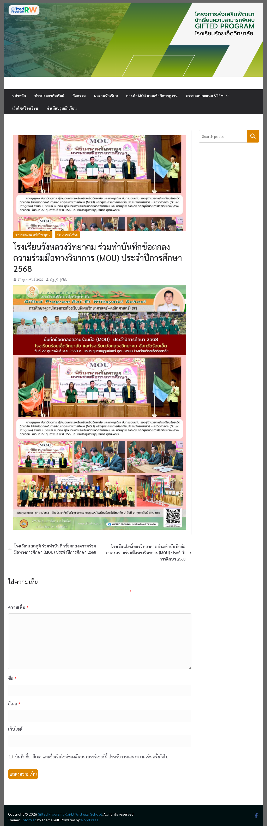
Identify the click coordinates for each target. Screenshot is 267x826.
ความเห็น (18, 607)
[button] (226, 95)
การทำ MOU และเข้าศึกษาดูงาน (152, 95)
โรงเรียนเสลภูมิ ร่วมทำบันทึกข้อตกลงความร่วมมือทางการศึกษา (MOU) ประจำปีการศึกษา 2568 (55, 548)
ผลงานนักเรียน (106, 95)
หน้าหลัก (19, 95)
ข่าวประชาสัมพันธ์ (49, 95)
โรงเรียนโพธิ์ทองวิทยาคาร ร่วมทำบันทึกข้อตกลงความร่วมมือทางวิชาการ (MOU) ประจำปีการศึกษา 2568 (145, 552)
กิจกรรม (79, 95)
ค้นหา (252, 136)
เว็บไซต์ (15, 729)
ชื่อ (12, 678)
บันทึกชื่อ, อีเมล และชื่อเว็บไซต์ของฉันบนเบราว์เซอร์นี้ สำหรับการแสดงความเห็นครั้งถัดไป (91, 756)
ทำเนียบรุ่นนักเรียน (61, 108)
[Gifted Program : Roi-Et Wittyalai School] (133, 5)
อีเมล (14, 703)
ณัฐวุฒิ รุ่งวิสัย (59, 279)
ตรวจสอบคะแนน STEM (204, 95)
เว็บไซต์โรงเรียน (25, 108)
